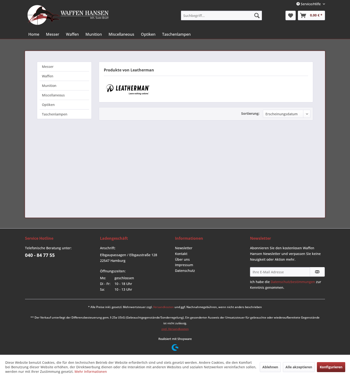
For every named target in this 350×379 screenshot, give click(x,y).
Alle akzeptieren (298, 367)
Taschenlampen (54, 114)
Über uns (182, 259)
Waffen (47, 76)
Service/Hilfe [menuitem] (311, 4)
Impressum (184, 265)
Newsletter (183, 248)
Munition (49, 85)
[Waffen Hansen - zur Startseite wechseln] (68, 15)
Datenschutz (185, 270)
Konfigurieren (331, 367)
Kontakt (181, 253)
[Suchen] (257, 15)
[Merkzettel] (290, 15)
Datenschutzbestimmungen (293, 281)
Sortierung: (250, 113)
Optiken (48, 104)
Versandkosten (163, 307)
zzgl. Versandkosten (175, 329)
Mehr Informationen (91, 371)
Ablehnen (270, 367)
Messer (48, 66)
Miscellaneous (53, 95)
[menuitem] (221, 15)
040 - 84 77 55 (40, 255)
